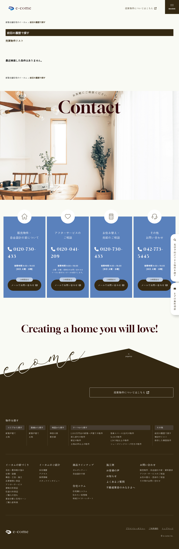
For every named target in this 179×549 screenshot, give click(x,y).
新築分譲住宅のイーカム (16, 22)
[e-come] (19, 8)
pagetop (128, 356)
